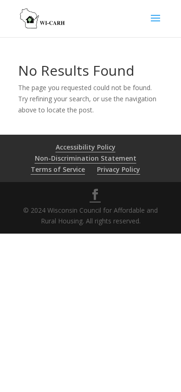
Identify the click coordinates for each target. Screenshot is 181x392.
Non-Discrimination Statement (85, 158)
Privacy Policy (118, 169)
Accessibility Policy (86, 147)
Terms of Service (58, 169)
